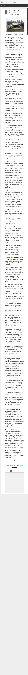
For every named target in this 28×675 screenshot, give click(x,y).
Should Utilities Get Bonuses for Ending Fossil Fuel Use (14, 13)
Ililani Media (20, 465)
